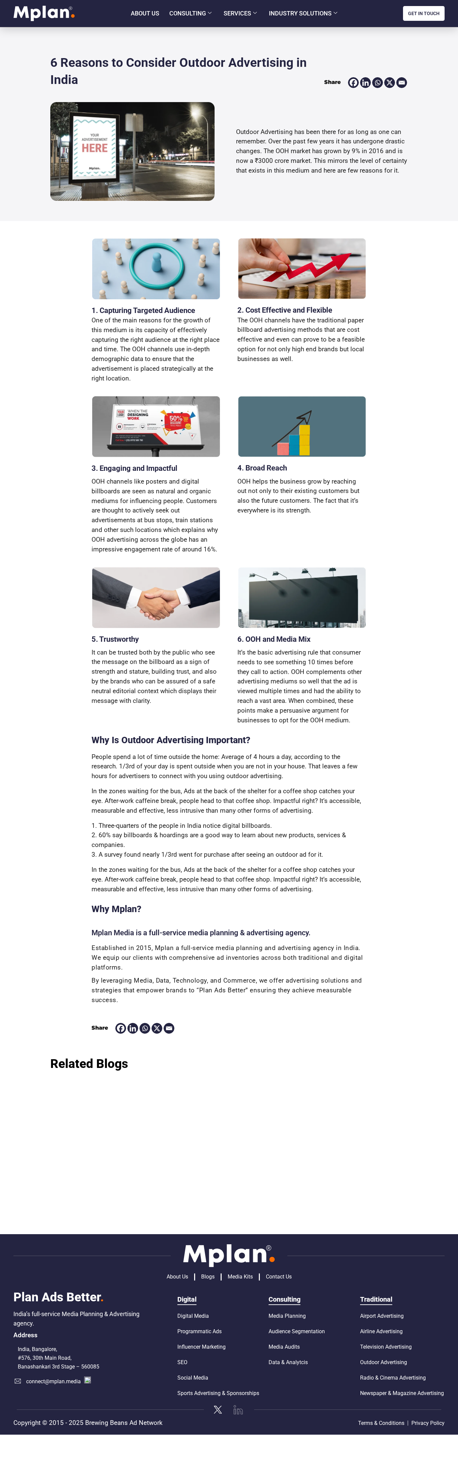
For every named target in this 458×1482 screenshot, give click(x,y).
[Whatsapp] (377, 82)
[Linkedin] (365, 82)
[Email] (401, 82)
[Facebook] (353, 82)
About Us (145, 13)
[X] (389, 82)
